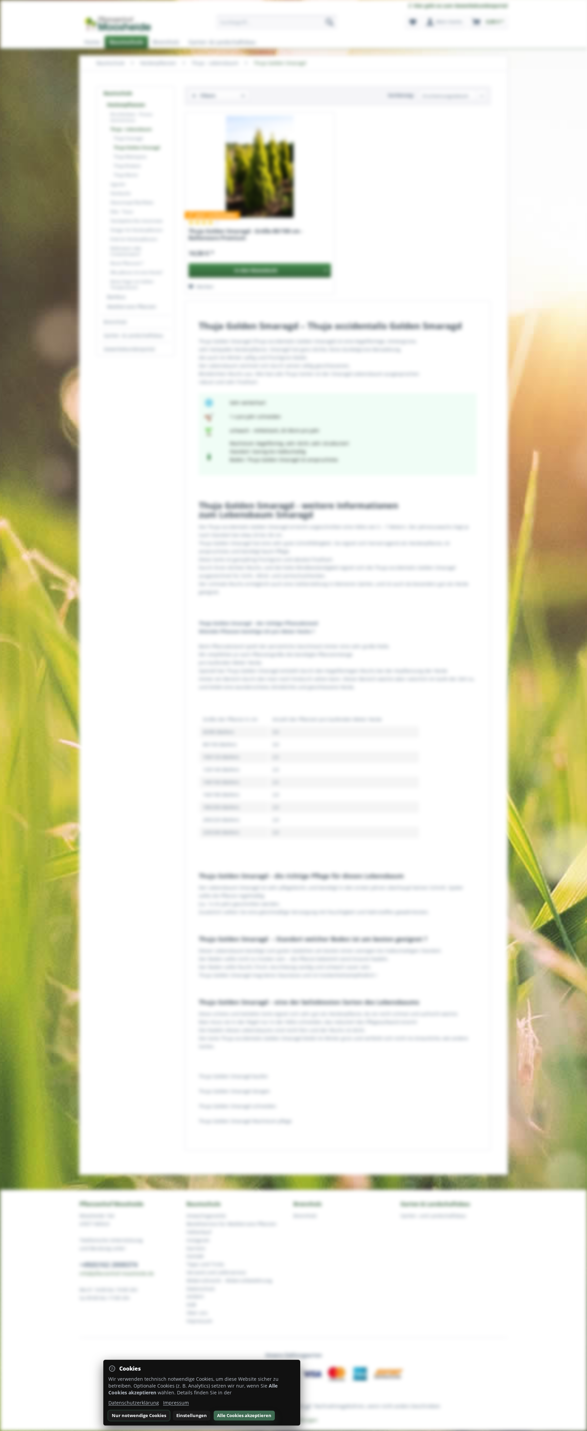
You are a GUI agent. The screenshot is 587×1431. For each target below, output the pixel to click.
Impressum (176, 1402)
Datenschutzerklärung (133, 1402)
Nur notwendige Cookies (139, 1415)
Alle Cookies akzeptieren (244, 1415)
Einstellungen (191, 1415)
